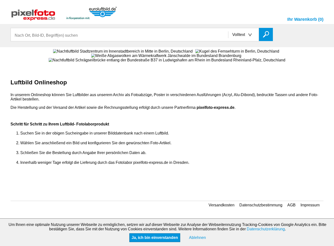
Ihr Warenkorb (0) (305, 19)
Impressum (310, 205)
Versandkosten (221, 205)
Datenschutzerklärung (266, 229)
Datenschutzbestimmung (260, 205)
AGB (291, 205)
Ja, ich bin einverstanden (155, 237)
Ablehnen (197, 237)
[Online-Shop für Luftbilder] (64, 18)
